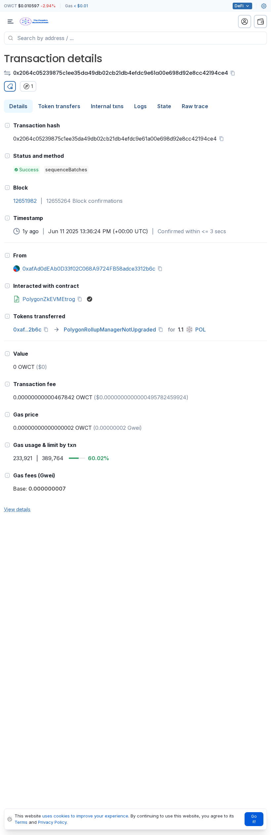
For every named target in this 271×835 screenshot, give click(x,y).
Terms (21, 822)
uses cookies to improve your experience (85, 815)
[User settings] (263, 6)
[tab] (18, 106)
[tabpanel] (135, 317)
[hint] (7, 125)
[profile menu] (244, 21)
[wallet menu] (260, 21)
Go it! (254, 819)
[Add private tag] (10, 86)
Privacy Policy (52, 822)
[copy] (234, 73)
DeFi (239, 5)
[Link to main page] (39, 21)
